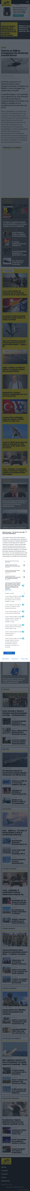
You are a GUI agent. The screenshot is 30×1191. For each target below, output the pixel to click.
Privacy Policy (24, 658)
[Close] (26, 532)
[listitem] (15, 561)
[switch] (23, 565)
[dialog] (15, 595)
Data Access (15, 658)
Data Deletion (5, 658)
